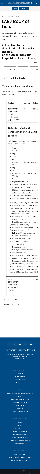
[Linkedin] (20, 344)
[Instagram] (15, 344)
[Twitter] (25, 344)
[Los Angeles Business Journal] (20, 2)
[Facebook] (9, 344)
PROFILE (23, 69)
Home (3, 16)
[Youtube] (31, 344)
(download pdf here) (19, 56)
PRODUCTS (10, 69)
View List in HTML (11, 300)
